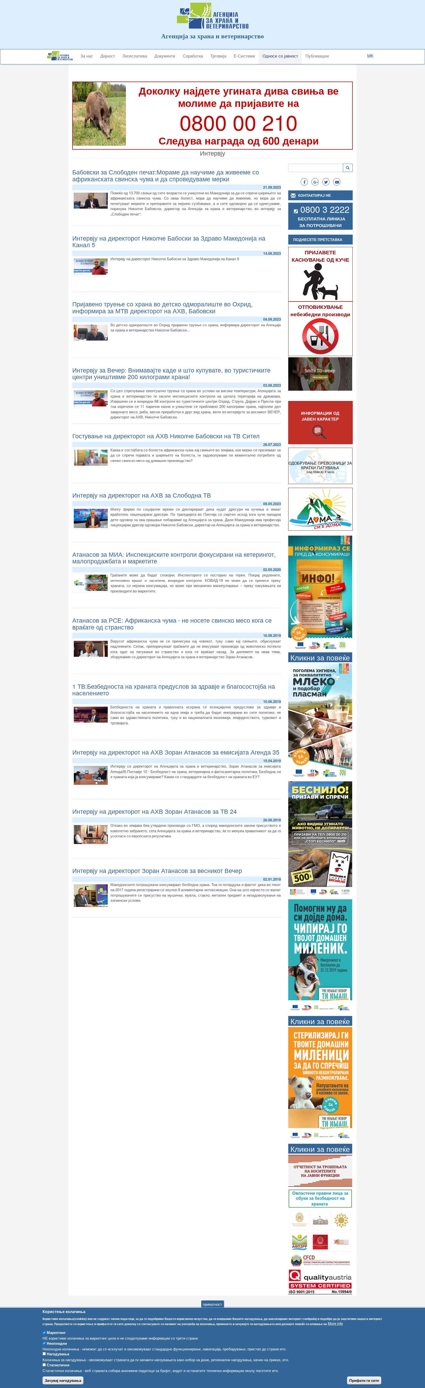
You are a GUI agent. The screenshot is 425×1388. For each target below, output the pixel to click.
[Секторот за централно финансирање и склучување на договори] (320, 1259)
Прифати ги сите (364, 1380)
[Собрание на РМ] (320, 1219)
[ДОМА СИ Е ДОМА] (320, 509)
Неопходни (57, 1343)
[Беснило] (320, 838)
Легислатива (134, 56)
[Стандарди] (320, 1281)
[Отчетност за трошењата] (320, 1170)
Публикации (317, 56)
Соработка (193, 56)
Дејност (107, 56)
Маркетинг (56, 1332)
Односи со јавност (280, 56)
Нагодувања (58, 1354)
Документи (164, 56)
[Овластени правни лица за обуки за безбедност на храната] (320, 1198)
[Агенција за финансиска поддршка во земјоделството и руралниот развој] (300, 1241)
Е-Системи (244, 56)
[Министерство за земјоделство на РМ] (341, 1219)
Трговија (218, 56)
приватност (212, 1304)
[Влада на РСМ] (320, 1241)
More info (335, 1323)
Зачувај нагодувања (63, 1380)
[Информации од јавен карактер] (320, 422)
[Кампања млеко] (320, 720)
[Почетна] (62, 55)
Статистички (58, 1365)
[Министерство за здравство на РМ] (300, 1219)
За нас (86, 56)
